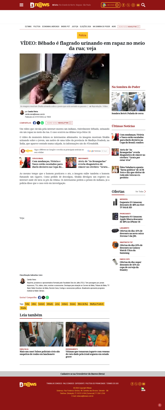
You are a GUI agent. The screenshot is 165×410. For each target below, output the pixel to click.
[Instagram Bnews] (133, 5)
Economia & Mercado (50, 26)
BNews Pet (65, 26)
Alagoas (79, 5)
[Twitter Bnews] (128, 5)
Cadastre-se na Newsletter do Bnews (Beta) (82, 373)
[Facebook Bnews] (123, 5)
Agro (114, 26)
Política (36, 26)
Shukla (23, 308)
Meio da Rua (83, 304)
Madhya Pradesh (96, 304)
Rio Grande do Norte (67, 5)
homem (41, 304)
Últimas (28, 26)
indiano (65, 304)
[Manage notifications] (160, 405)
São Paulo (87, 5)
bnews (73, 304)
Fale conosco (68, 383)
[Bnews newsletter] (129, 26)
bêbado (50, 304)
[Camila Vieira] (22, 112)
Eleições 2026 (85, 26)
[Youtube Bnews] (138, 5)
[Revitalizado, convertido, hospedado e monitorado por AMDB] (143, 389)
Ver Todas (139, 191)
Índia (27, 304)
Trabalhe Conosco (54, 383)
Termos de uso (112, 383)
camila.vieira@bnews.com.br (35, 114)
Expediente (80, 383)
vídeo (34, 304)
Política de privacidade (95, 383)
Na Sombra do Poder (101, 26)
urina (57, 304)
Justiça (75, 26)
